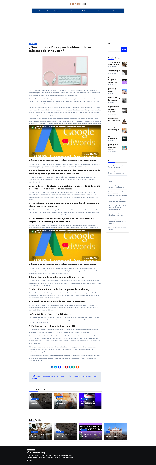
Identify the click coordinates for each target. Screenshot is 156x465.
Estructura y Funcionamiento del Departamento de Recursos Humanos (117, 207)
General (90, 11)
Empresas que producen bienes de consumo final (114, 99)
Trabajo (49, 11)
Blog (108, 431)
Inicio (34, 11)
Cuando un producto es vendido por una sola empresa (89, 434)
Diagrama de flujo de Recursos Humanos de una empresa (116, 179)
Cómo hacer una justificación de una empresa (114, 120)
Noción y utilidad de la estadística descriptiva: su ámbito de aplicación (113, 109)
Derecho (120, 11)
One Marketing (36, 452)
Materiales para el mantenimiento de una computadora (63, 401)
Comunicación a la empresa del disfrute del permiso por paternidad (117, 221)
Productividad (100, 11)
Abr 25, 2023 (113, 66)
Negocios (42, 11)
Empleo (56, 11)
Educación (65, 11)
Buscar (110, 44)
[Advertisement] (78, 26)
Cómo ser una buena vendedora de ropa (113, 90)
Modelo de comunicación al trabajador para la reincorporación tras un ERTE (117, 193)
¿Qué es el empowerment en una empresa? (113, 129)
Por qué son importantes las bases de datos (83, 376)
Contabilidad (111, 11)
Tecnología (82, 11)
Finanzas (73, 11)
